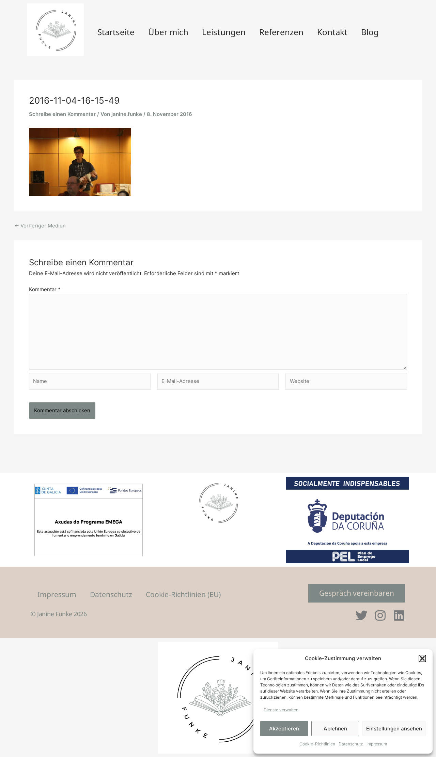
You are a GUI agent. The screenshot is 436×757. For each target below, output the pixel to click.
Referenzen (281, 32)
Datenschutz (351, 743)
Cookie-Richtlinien (317, 743)
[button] (422, 658)
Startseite (116, 32)
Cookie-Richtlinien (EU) (183, 594)
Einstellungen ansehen (394, 728)
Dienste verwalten (281, 709)
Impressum (377, 743)
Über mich (168, 32)
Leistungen (224, 32)
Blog (370, 32)
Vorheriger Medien (40, 225)
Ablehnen (335, 728)
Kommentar (45, 289)
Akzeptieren (284, 728)
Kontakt (332, 32)
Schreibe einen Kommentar (62, 114)
